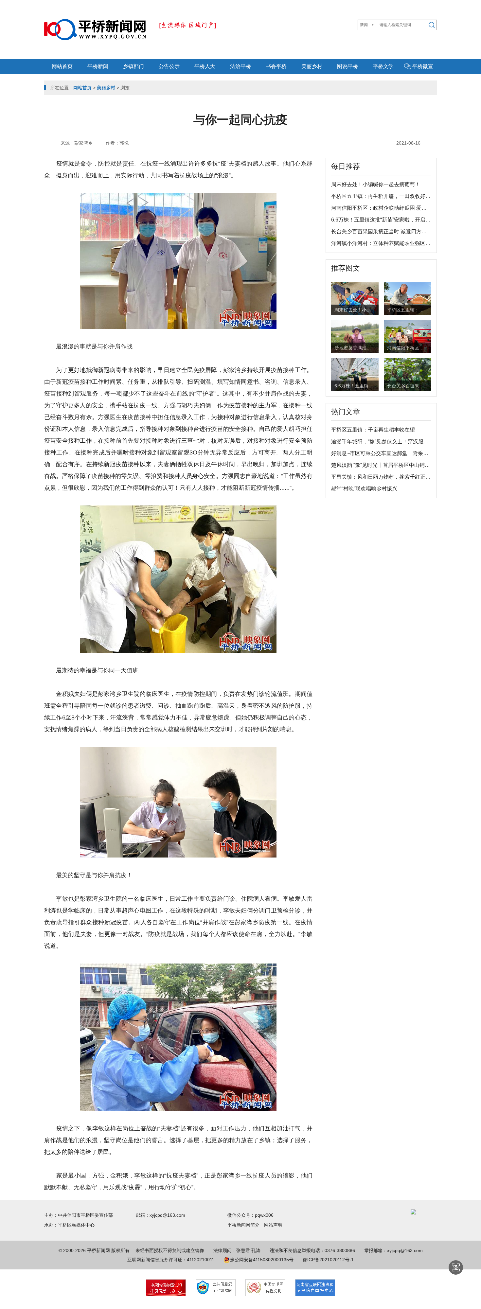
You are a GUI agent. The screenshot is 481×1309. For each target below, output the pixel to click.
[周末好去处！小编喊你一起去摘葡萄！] (355, 298)
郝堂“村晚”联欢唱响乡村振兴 (364, 488)
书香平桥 (276, 66)
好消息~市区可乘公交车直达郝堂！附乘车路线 (385, 453)
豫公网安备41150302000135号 (262, 1259)
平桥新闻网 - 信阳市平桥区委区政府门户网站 (95, 29)
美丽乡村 (311, 66)
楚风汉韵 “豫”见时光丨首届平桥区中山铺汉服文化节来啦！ (399, 465)
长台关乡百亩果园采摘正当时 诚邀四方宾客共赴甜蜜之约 (397, 231)
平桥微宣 (422, 66)
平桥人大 (204, 66)
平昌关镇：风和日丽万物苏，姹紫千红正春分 (383, 477)
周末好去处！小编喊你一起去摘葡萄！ (375, 184)
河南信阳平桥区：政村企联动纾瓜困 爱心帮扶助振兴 (392, 208)
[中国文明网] (265, 1288)
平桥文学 (383, 66)
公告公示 (169, 66)
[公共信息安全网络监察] (215, 1288)
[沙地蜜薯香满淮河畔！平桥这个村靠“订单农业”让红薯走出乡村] (355, 336)
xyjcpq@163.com (167, 1215)
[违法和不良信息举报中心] (166, 1288)
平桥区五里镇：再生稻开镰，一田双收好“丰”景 (385, 196)
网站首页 (62, 66)
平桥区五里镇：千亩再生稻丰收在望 (373, 430)
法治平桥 (240, 66)
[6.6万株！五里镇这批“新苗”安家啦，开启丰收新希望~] (355, 375)
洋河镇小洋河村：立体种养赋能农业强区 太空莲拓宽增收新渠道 (405, 243)
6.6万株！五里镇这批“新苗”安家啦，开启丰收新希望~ (392, 219)
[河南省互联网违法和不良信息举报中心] (315, 1288)
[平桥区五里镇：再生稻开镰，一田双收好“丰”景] (407, 299)
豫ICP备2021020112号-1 (328, 1259)
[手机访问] (456, 1267)
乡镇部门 (133, 66)
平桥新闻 (97, 66)
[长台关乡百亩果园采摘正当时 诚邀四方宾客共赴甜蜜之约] (407, 375)
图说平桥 (347, 66)
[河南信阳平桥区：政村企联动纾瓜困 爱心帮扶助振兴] (407, 336)
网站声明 (273, 1225)
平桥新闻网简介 (245, 1225)
